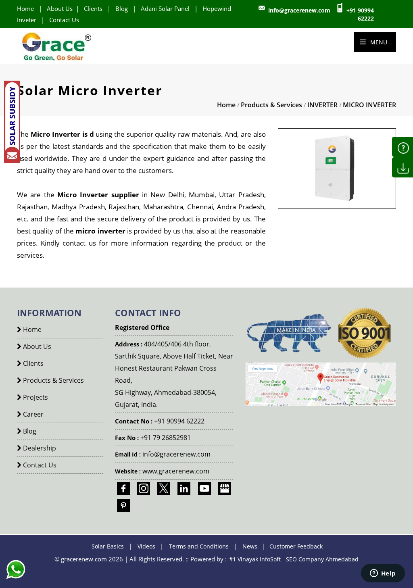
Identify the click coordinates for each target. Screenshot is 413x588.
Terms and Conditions (199, 546)
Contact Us (64, 20)
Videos (146, 546)
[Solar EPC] (56, 46)
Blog (121, 8)
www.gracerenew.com (175, 471)
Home (25, 8)
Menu (378, 42)
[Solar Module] (320, 383)
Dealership (38, 448)
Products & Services (271, 104)
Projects (34, 397)
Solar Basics (108, 546)
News (249, 546)
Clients (93, 8)
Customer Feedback (296, 546)
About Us (60, 8)
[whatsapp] (15, 577)
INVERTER (322, 104)
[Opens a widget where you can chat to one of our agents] (383, 574)
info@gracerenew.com (299, 10)
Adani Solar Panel (165, 8)
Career (32, 414)
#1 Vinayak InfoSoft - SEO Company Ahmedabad (294, 559)
